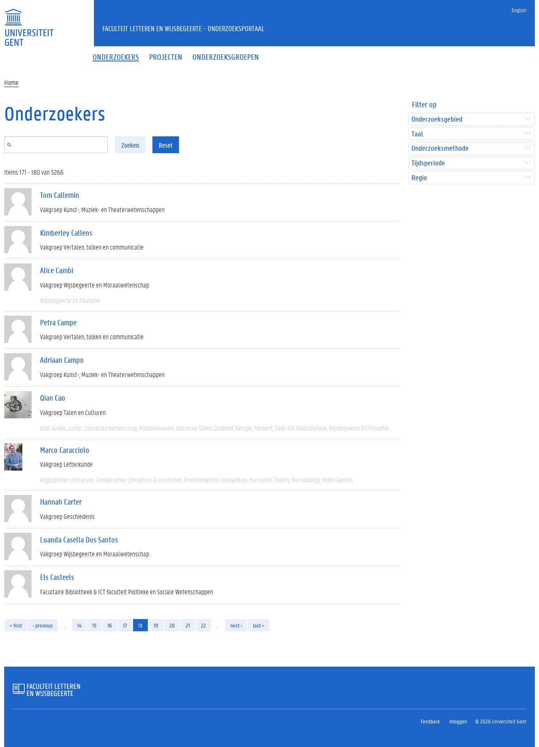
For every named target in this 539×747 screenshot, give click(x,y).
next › (236, 625)
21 (188, 625)
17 (125, 625)
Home (11, 82)
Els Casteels (57, 577)
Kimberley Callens (66, 233)
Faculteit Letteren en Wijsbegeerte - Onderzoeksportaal (183, 28)
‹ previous (43, 625)
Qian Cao (52, 398)
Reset (166, 145)
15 (94, 625)
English (519, 9)
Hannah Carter (61, 502)
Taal (417, 134)
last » (258, 625)
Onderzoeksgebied (436, 119)
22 (203, 625)
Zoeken (130, 145)
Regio (419, 178)
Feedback (430, 721)
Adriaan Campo (62, 360)
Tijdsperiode (428, 163)
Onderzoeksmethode (440, 148)
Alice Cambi (56, 270)
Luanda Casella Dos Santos (79, 539)
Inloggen (458, 721)
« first (16, 625)
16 (109, 625)
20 (172, 625)
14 (79, 625)
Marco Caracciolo (64, 450)
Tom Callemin (59, 195)
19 (156, 625)
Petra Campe (58, 322)
